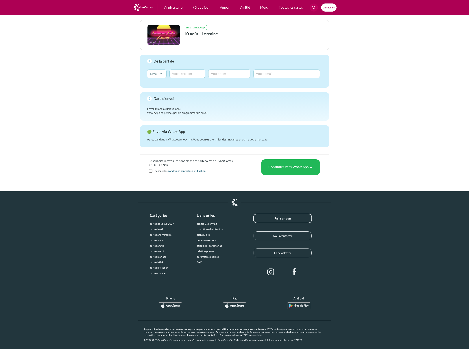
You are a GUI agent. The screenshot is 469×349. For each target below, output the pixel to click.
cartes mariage (158, 256)
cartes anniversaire (160, 234)
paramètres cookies (208, 256)
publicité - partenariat (209, 245)
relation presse (205, 251)
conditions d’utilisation (210, 229)
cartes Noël (156, 229)
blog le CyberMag (207, 223)
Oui (155, 165)
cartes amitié (157, 245)
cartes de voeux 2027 (162, 223)
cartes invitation (159, 267)
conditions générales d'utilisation (187, 170)
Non (165, 165)
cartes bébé (156, 262)
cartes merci (157, 251)
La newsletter (282, 253)
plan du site (203, 234)
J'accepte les (179, 170)
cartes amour (157, 240)
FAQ (199, 262)
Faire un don (283, 218)
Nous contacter (282, 235)
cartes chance (157, 273)
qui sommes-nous (206, 240)
